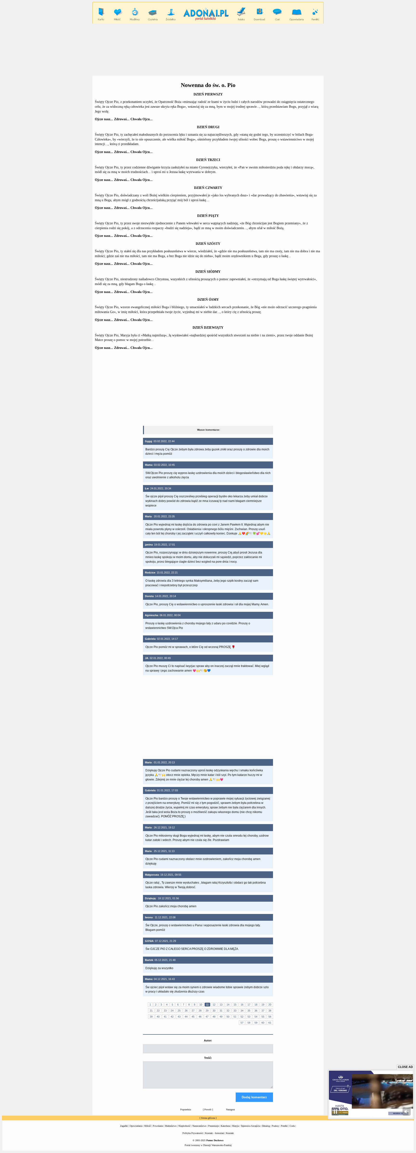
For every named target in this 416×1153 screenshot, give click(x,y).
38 (269, 1010)
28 (200, 1010)
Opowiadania (136, 1126)
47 (207, 1016)
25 (179, 1010)
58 (248, 1022)
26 (186, 1010)
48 (214, 1016)
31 (221, 1010)
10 (200, 1004)
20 (269, 1004)
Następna (230, 1109)
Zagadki (124, 1126)
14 (228, 1004)
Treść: (208, 1057)
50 (228, 1016)
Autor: (208, 1040)
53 (248, 1016)
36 (255, 1010)
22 (158, 1010)
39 (151, 1016)
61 (269, 1022)
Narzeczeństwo (199, 1126)
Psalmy (275, 1126)
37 (262, 1010)
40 (158, 1016)
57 (241, 1022)
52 (241, 1016)
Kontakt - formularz (214, 1133)
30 (214, 1010)
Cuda (292, 1126)
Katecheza (225, 1126)
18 (255, 1004)
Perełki (284, 1126)
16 (241, 1004)
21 (151, 1010)
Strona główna (208, 1118)
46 (200, 1016)
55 (262, 1016)
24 (172, 1010)
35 (248, 1010)
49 (221, 1016)
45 (193, 1016)
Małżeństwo (170, 1126)
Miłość (147, 1126)
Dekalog (266, 1126)
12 (214, 1004)
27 (193, 1010)
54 (255, 1016)
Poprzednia (185, 1109)
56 (269, 1016)
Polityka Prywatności (192, 1133)
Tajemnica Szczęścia (250, 1126)
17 (248, 1004)
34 (241, 1010)
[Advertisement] (208, 49)
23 (165, 1010)
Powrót (207, 1109)
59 (255, 1022)
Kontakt (230, 1133)
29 (207, 1010)
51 (235, 1016)
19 (262, 1004)
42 (172, 1016)
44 (186, 1016)
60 (262, 1022)
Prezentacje (213, 1126)
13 (221, 1004)
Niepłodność (184, 1126)
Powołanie (158, 1126)
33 (235, 1010)
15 (235, 1004)
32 (228, 1010)
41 (165, 1016)
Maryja (235, 1126)
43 (179, 1016)
